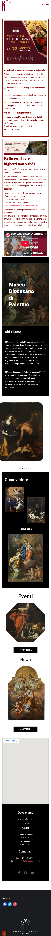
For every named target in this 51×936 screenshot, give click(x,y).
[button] (6, 432)
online (22, 98)
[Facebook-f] (19, 872)
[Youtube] (32, 872)
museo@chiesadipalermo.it (28, 861)
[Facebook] (5, 904)
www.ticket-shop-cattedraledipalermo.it (22, 205)
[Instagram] (25, 872)
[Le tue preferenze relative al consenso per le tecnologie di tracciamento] (4, 933)
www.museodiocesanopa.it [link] (17, 202)
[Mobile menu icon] (47, 5)
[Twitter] (10, 904)
